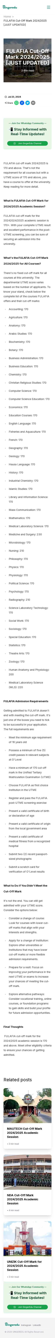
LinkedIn (37, 1325)
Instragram (26, 1325)
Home (7, 16)
